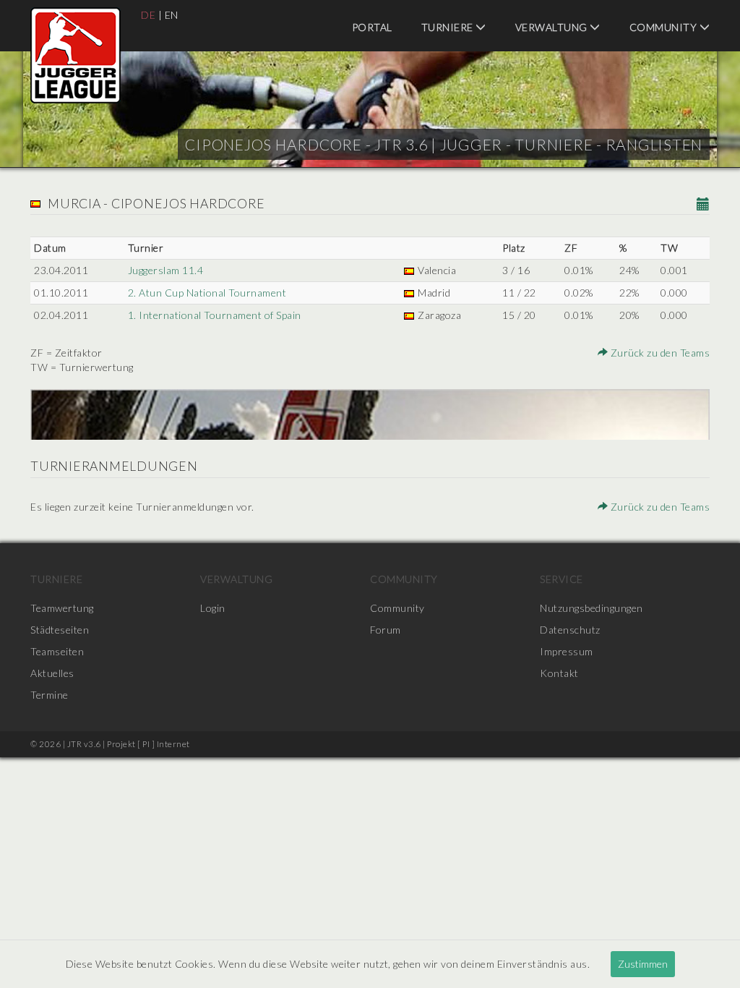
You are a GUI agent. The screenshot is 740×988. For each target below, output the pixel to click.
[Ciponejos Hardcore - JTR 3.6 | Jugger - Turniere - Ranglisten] (75, 55)
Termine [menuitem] (49, 695)
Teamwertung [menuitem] (62, 608)
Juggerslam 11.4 (166, 270)
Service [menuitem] (561, 579)
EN (171, 15)
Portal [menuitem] (372, 27)
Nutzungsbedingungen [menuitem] (591, 608)
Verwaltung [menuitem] (552, 27)
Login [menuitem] (212, 608)
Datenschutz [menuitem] (570, 629)
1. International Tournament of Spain (214, 315)
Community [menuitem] (664, 27)
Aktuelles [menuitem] (52, 673)
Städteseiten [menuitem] (59, 629)
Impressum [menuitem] (566, 651)
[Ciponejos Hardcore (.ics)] (703, 205)
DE (148, 15)
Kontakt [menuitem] (559, 673)
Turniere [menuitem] (448, 27)
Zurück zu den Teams (659, 352)
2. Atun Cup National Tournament (207, 292)
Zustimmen (643, 964)
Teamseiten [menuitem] (57, 651)
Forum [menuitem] (385, 629)
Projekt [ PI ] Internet (148, 744)
